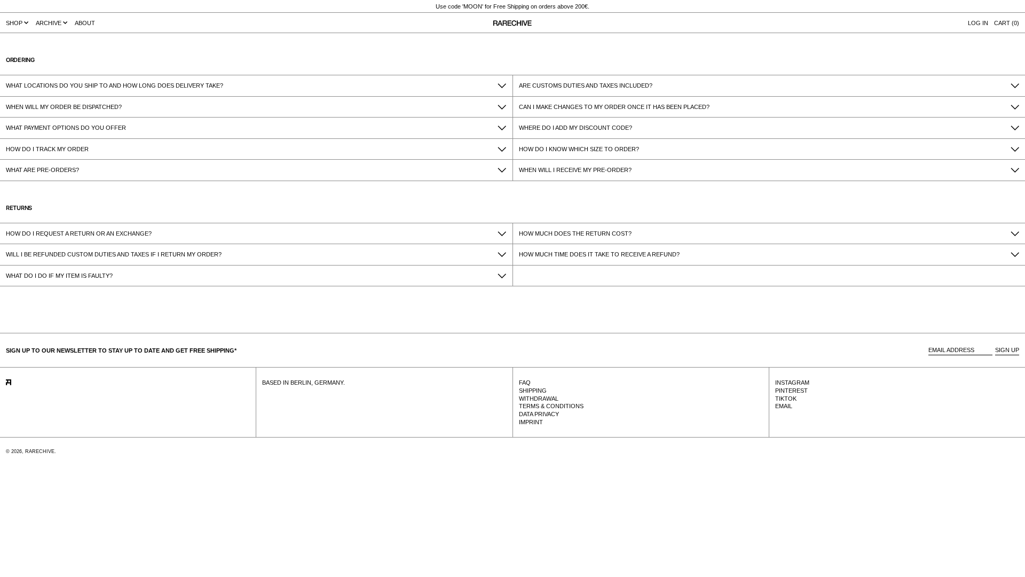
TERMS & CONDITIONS (551, 406)
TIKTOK (786, 398)
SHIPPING (533, 390)
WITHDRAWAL (538, 398)
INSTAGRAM (792, 382)
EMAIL (783, 406)
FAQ (525, 382)
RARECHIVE (39, 451)
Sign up (1007, 350)
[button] (1006, 23)
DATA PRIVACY (539, 414)
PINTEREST (791, 390)
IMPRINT (531, 422)
